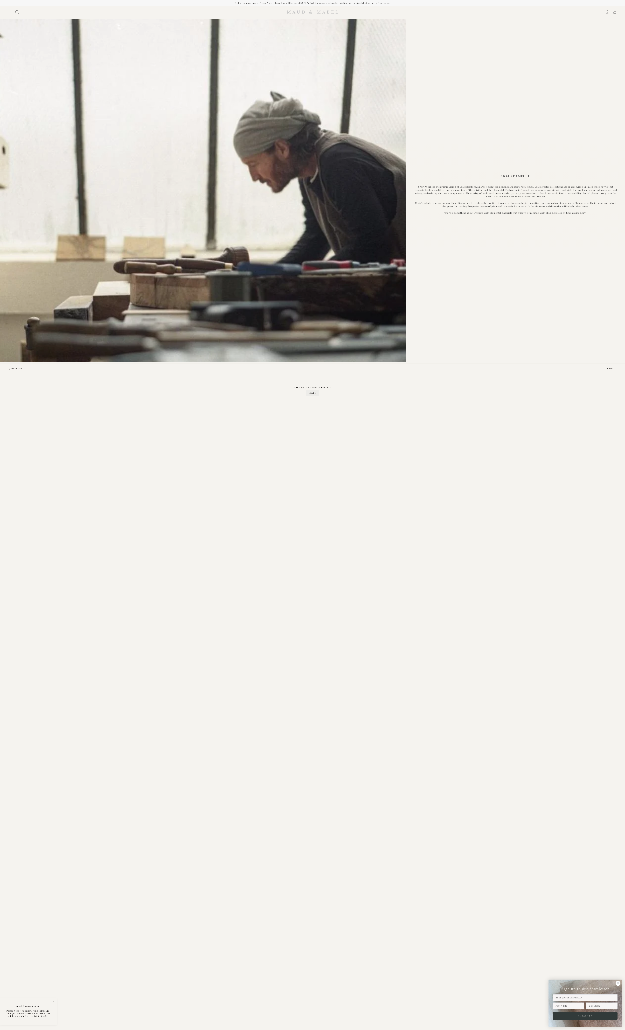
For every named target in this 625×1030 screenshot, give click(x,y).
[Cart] (615, 12)
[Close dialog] (618, 983)
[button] (17, 12)
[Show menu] (10, 12)
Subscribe (585, 1016)
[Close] (53, 1001)
